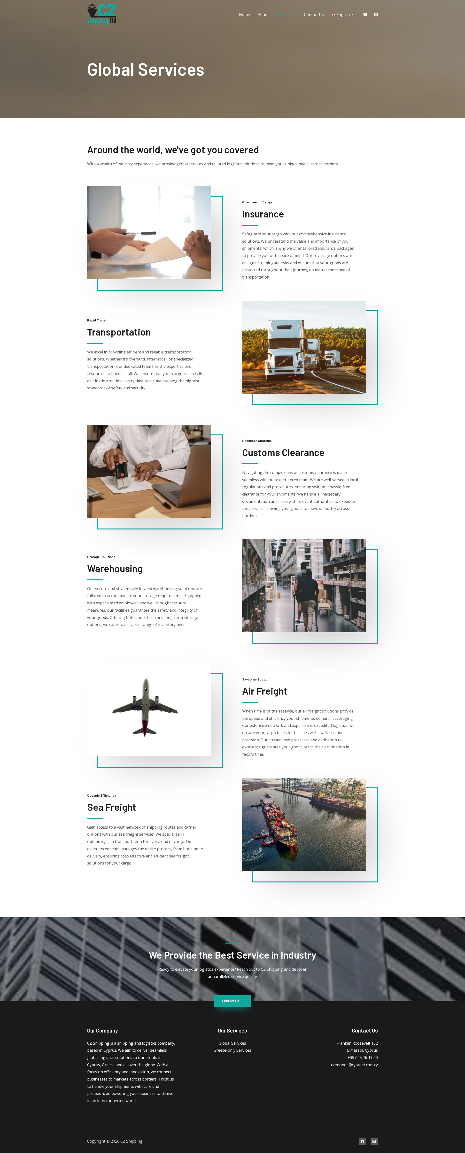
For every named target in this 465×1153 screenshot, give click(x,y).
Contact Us (314, 14)
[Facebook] (365, 14)
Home (244, 14)
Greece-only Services (232, 1050)
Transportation (119, 331)
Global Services (232, 1043)
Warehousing (115, 568)
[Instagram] (376, 14)
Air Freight (264, 691)
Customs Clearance (283, 452)
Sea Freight (111, 807)
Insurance (263, 213)
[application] (293, 14)
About (263, 14)
